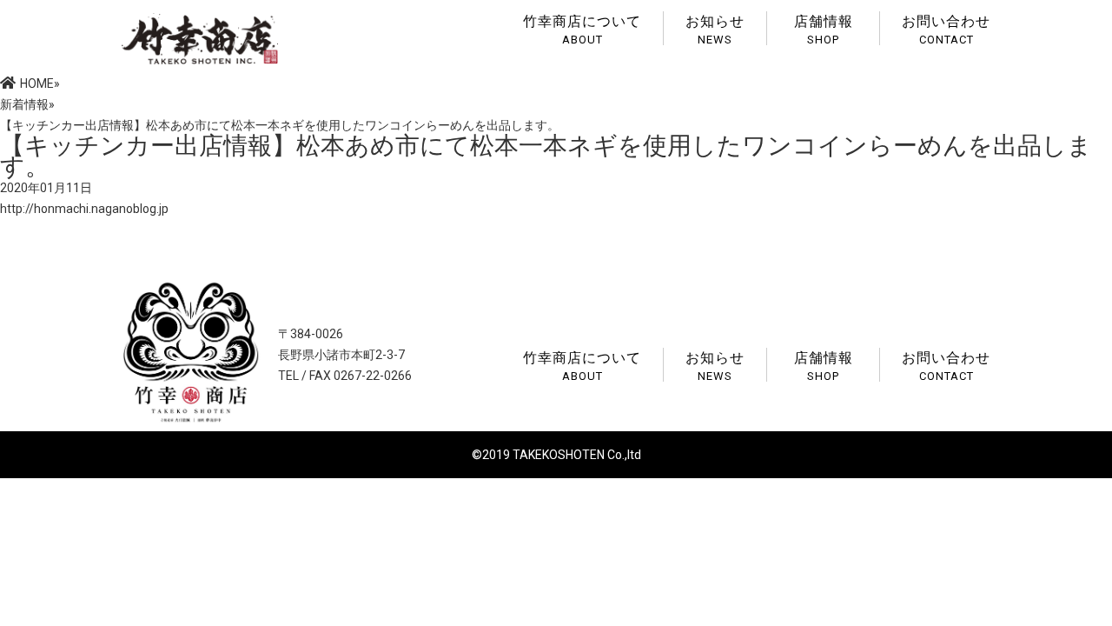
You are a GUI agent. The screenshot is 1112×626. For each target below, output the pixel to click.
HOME (37, 83)
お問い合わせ (946, 29)
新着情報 (24, 104)
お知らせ (715, 29)
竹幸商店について (582, 29)
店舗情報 (823, 29)
